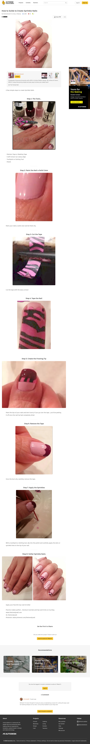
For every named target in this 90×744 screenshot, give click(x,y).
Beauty (19, 14)
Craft (34, 728)
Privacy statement (31, 741)
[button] (64, 17)
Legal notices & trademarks (79, 741)
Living (14, 14)
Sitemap (61, 728)
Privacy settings (41, 741)
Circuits (35, 721)
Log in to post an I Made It (45, 638)
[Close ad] (89, 68)
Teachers (35, 3)
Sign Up (85, 3)
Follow (17, 76)
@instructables (83, 721)
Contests (28, 3)
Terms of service (21, 741)
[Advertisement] (79, 88)
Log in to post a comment (45, 711)
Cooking (45, 721)
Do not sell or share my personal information (59, 741)
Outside (45, 726)
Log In (78, 3)
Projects (21, 3)
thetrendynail (7, 14)
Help (60, 726)
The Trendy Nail (14, 85)
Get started (61, 724)
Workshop (35, 724)
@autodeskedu (83, 725)
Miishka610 (26, 699)
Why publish (62, 721)
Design (35, 726)
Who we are (62, 730)
